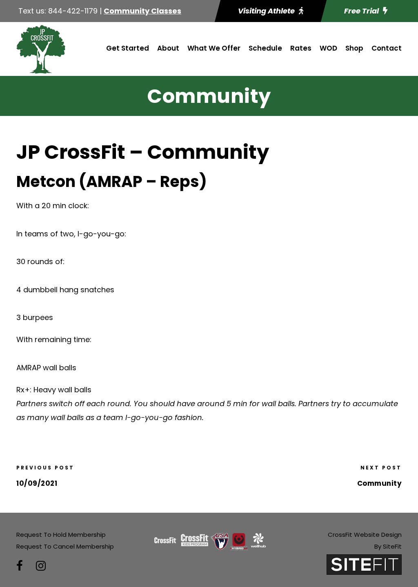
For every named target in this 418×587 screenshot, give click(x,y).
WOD (328, 48)
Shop (354, 48)
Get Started (127, 48)
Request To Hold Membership (61, 534)
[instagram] (41, 566)
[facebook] (19, 566)
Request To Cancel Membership (65, 546)
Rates (300, 48)
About (168, 48)
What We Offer (213, 48)
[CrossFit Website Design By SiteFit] (364, 564)
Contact (386, 48)
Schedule (265, 48)
